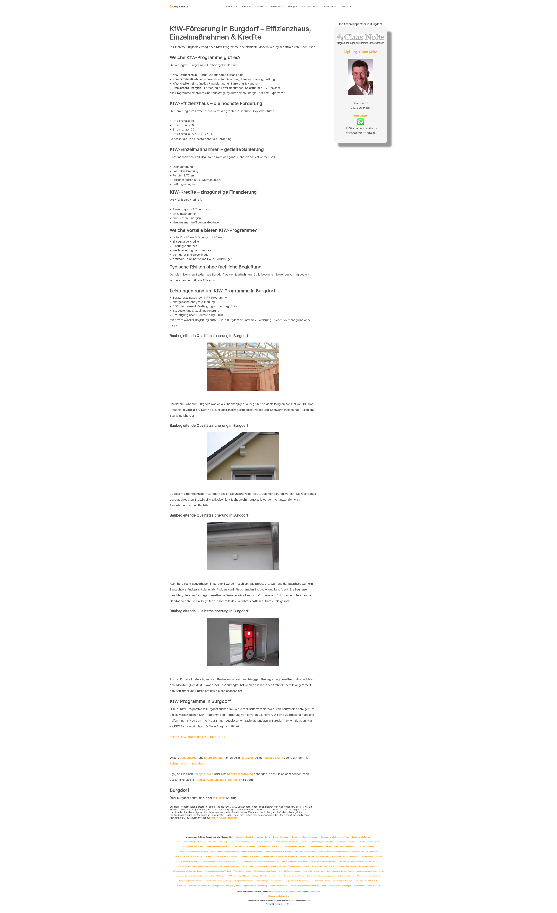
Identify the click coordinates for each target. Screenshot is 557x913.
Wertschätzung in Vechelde (304, 851)
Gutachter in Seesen (345, 876)
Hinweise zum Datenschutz (278, 896)
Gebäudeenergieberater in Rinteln (268, 881)
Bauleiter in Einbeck (322, 881)
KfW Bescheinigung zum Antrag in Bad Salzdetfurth (358, 861)
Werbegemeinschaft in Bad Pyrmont (225, 886)
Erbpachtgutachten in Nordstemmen (188, 856)
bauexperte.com (279, 892)
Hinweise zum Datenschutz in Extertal (305, 886)
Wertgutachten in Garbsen (252, 851)
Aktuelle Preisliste (311, 6)
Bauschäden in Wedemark (193, 847)
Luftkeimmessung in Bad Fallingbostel (187, 871)
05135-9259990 (360, 116)
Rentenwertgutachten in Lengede (364, 851)
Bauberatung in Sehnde (361, 837)
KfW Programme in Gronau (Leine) (323, 861)
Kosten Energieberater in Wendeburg (224, 851)
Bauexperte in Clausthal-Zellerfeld (367, 886)
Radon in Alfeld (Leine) (242, 871)
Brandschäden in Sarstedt (294, 847)
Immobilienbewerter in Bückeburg (218, 881)
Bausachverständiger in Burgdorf (218, 779)
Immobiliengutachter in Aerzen (190, 881)
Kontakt (345, 6)
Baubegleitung (273, 757)
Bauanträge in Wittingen (215, 876)
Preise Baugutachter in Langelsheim (321, 876)
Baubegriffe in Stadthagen (313, 871)
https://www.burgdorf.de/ (224, 817)
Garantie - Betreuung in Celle (369, 842)
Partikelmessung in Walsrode (265, 871)
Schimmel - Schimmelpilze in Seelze (194, 851)
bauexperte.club (314, 892)
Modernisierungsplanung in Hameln (370, 871)
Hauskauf (230, 6)
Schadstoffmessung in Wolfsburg (218, 871)
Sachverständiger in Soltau (294, 876)
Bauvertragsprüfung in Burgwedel (304, 837)
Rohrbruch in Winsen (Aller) (344, 847)
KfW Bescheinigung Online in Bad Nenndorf (236, 866)
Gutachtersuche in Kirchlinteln (366, 881)
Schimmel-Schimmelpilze (186, 763)
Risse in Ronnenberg (366, 847)
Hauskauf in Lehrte (263, 837)
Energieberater (214, 757)
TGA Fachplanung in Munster (239, 876)
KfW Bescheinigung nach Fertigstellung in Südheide (197, 866)
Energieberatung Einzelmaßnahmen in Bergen (220, 861)
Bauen (245, 6)
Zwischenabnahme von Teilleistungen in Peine (254, 842)
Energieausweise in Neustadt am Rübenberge (279, 856)
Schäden (259, 6)
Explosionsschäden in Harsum (319, 847)
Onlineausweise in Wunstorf (371, 856)
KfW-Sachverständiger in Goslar (369, 876)
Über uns (329, 6)
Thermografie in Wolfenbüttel (323, 866)
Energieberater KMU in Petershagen (298, 881)
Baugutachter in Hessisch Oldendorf (266, 876)
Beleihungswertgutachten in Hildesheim (333, 851)
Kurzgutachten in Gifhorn (249, 856)
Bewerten (276, 6)
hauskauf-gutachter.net (295, 892)
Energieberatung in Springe (189, 861)
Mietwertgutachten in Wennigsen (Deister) (221, 856)
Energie (291, 6)
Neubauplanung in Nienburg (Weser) (340, 871)
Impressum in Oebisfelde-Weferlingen (336, 886)
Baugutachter (189, 757)
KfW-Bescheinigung (240, 774)
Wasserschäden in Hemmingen (218, 847)
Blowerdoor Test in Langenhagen (221, 842)
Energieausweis (203, 774)
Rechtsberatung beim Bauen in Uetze (335, 837)
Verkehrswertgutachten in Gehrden (278, 851)
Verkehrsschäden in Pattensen (269, 847)
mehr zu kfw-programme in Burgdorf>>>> (198, 737)
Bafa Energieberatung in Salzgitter (294, 861)
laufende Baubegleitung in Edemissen (191, 842)
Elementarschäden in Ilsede (244, 847)
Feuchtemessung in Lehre (299, 866)
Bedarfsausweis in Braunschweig (345, 856)
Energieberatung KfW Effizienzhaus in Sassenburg (259, 861)
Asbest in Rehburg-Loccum (289, 871)
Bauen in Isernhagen (281, 837)
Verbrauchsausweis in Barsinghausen (314, 856)
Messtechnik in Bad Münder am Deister (271, 866)
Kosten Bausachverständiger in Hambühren (317, 842)
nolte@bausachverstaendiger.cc (360, 128)
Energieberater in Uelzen (243, 881)
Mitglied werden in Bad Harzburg (255, 886)
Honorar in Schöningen (278, 886)
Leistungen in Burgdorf (244, 837)
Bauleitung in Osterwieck (342, 881)
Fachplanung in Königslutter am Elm (189, 876)
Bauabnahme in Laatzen (346, 842)
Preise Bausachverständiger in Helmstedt (193, 886)
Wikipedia (219, 798)
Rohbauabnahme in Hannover (286, 842)
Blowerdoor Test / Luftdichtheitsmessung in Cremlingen (358, 866)
